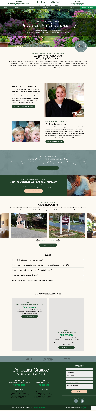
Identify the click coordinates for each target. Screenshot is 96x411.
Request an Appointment (88, 7)
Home (5, 7)
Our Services (31, 7)
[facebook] (76, 401)
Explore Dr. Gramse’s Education (23, 106)
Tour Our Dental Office (48, 245)
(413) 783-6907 (18, 4)
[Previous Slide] (38, 240)
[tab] (42, 240)
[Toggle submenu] (19, 7)
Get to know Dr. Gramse (54, 141)
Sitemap (36, 407)
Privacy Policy (42, 407)
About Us (17, 7)
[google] (82, 401)
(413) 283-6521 (77, 4)
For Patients (46, 7)
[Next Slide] (58, 240)
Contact (72, 7)
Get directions (29, 316)
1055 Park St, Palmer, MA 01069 (77, 3)
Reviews (60, 7)
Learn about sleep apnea (33, 191)
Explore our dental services (48, 168)
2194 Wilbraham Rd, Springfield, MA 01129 (18, 3)
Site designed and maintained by (72, 407)
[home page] (48, 3)
